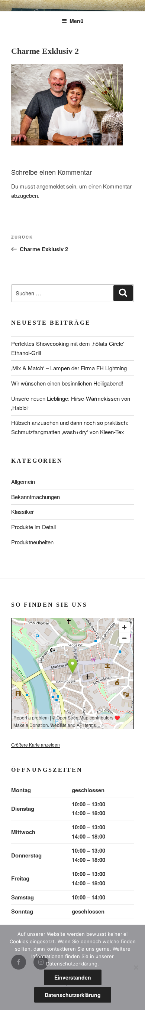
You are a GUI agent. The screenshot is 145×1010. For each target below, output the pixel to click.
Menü (77, 20)
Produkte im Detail (33, 527)
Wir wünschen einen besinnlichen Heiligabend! (67, 383)
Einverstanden (72, 977)
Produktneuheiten (32, 542)
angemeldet (50, 186)
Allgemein (23, 481)
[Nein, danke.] (135, 967)
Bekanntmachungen (35, 497)
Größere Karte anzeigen (35, 744)
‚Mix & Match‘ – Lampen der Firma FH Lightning (69, 368)
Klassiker (22, 511)
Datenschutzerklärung (73, 994)
